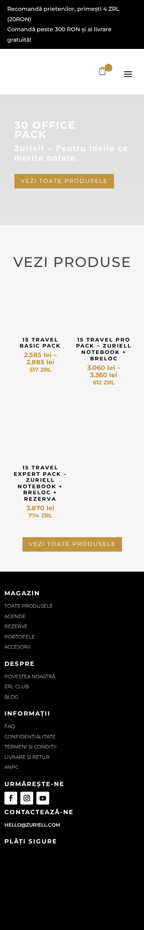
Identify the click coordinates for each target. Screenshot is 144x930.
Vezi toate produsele (64, 180)
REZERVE (16, 626)
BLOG (11, 697)
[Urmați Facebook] (10, 798)
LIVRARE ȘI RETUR (27, 757)
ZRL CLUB (16, 686)
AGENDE (15, 616)
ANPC (11, 767)
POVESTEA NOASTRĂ (29, 676)
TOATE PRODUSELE (28, 606)
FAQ (9, 726)
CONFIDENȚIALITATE (30, 737)
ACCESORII (17, 647)
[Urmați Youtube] (42, 798)
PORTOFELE (19, 637)
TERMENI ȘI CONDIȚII (30, 747)
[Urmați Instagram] (26, 798)
